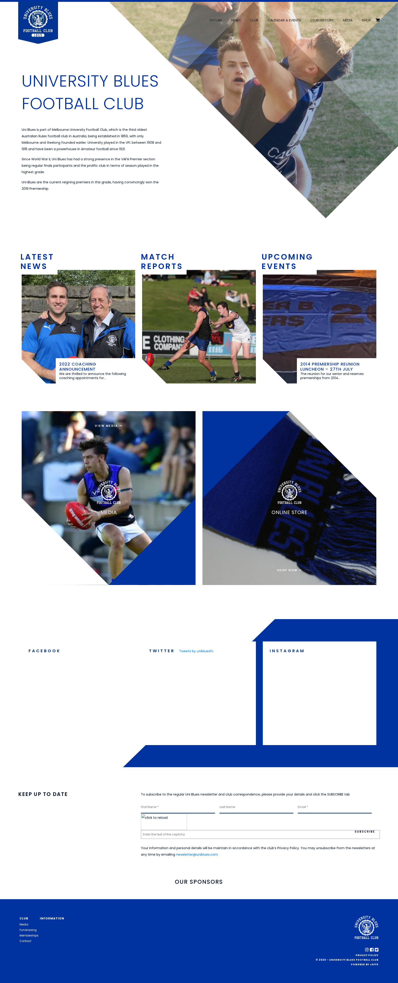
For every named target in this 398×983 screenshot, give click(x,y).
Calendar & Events (284, 20)
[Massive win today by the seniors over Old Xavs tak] (319, 691)
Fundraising (28, 930)
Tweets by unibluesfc (196, 651)
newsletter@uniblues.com (197, 854)
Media (348, 20)
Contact (25, 941)
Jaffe (374, 964)
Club (254, 20)
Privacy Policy (367, 955)
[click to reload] (164, 822)
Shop (366, 20)
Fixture (216, 20)
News (236, 20)
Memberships (29, 935)
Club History (322, 20)
